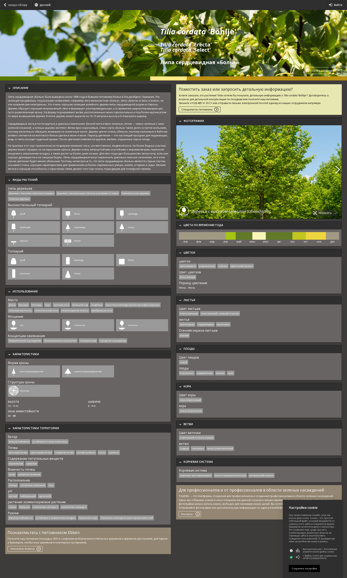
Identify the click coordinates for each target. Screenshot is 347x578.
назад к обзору (17, 5)
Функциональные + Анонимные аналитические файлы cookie (320, 550)
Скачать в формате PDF (325, 70)
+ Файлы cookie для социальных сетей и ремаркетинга (320, 556)
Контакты (187, 514)
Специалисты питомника (196, 109)
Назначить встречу (22, 548)
